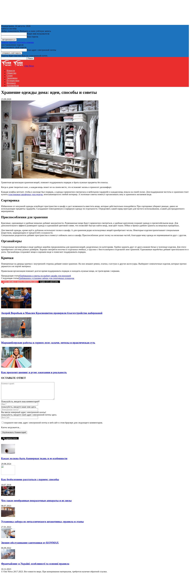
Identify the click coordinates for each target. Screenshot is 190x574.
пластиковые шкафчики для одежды (25, 194)
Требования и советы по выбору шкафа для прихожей (45, 276)
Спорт (10, 75)
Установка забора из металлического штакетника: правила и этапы (42, 521)
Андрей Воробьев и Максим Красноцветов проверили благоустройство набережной (51, 313)
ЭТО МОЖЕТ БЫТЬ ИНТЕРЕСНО (20, 282)
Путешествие (13, 80)
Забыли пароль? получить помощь (17, 42)
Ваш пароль (32, 36)
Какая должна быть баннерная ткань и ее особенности (34, 458)
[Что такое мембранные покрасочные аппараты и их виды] (8, 495)
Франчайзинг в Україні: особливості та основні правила (35, 563)
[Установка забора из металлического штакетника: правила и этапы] (8, 516)
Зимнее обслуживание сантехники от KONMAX (30, 542)
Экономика (12, 78)
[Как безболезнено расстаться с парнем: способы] (8, 474)
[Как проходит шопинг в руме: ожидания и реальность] (16, 367)
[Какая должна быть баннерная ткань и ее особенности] (8, 453)
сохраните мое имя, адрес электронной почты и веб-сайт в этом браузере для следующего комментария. (53, 422)
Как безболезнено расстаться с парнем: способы (30, 479)
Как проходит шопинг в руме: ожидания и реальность (34, 372)
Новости (11, 70)
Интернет (11, 83)
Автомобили (13, 85)
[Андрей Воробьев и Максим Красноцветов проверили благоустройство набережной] (16, 307)
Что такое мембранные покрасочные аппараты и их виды (36, 500)
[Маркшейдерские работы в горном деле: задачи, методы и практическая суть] (16, 337)
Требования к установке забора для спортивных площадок (46, 278)
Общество (11, 73)
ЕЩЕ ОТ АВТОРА (49, 282)
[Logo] (7, 66)
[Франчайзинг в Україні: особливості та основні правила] (8, 558)
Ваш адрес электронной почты (41, 50)
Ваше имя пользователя (38, 34)
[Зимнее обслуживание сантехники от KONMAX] (8, 537)
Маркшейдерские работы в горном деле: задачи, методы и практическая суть (48, 342)
